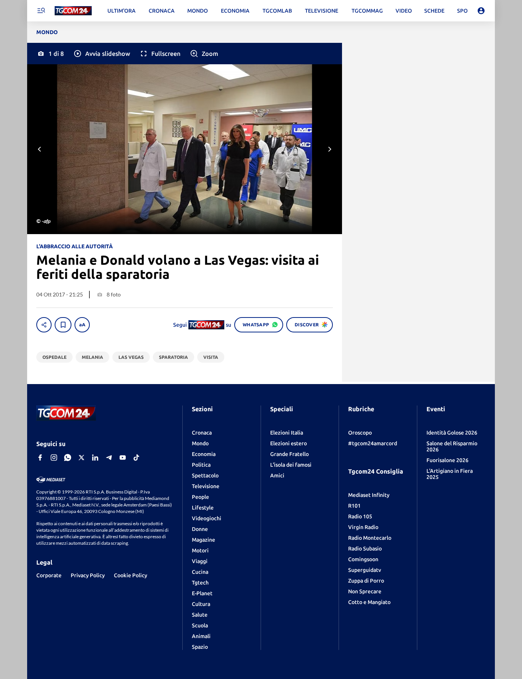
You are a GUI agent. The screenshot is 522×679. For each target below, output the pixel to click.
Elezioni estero (288, 443)
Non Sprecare (364, 591)
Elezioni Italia (286, 433)
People (200, 497)
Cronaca (202, 433)
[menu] (41, 10)
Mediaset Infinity (368, 495)
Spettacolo (205, 475)
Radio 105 (360, 516)
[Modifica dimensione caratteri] (82, 324)
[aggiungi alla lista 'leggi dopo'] (63, 324)
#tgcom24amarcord (372, 443)
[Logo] (73, 11)
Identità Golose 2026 (451, 433)
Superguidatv (364, 570)
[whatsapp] (67, 457)
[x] (81, 457)
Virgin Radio (363, 527)
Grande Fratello (289, 454)
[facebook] (40, 457)
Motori (200, 550)
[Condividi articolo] (44, 324)
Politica (201, 465)
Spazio (200, 647)
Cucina (200, 572)
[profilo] (481, 10)
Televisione (205, 486)
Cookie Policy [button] (130, 575)
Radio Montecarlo (369, 538)
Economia (204, 454)
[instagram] (54, 457)
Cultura (201, 604)
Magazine (203, 540)
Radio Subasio (365, 548)
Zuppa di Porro (366, 581)
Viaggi (200, 561)
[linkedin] (95, 457)
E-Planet (202, 593)
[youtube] (122, 457)
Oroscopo (360, 433)
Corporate (49, 575)
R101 (354, 506)
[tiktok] (136, 457)
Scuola (200, 625)
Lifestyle (203, 508)
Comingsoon (363, 559)
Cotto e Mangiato (369, 602)
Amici (277, 475)
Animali (201, 636)
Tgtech (200, 583)
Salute (200, 615)
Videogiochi (206, 518)
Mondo (200, 443)
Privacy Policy (88, 575)
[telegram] (109, 457)
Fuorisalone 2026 (447, 460)
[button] (101, 53)
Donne (200, 529)
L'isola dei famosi (290, 465)
